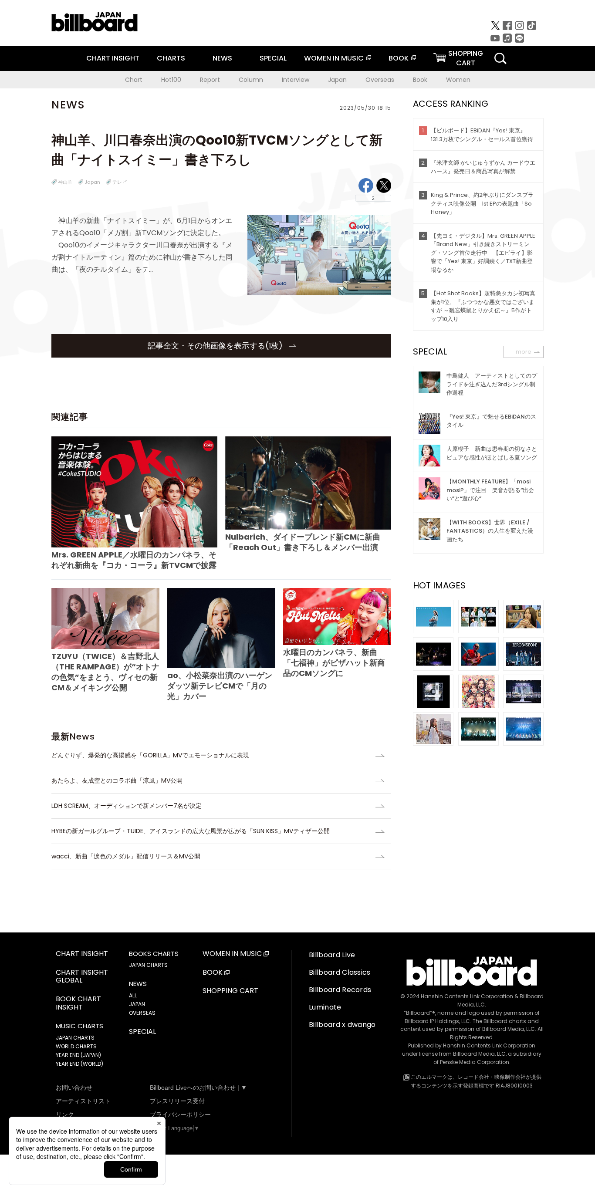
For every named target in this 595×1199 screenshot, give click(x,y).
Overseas (379, 79)
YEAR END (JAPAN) (78, 1055)
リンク (65, 1114)
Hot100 (171, 79)
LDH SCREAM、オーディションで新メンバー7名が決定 (126, 805)
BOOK (399, 58)
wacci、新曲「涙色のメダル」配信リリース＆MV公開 (125, 856)
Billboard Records (340, 990)
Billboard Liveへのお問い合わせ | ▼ (198, 1087)
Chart (133, 79)
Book (420, 79)
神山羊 (65, 182)
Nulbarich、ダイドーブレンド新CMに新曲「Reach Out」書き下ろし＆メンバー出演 (302, 542)
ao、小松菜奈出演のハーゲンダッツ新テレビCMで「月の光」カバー (219, 685)
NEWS (222, 58)
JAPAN (137, 1004)
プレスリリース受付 (177, 1101)
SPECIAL (273, 58)
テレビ (119, 182)
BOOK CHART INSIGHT (78, 1003)
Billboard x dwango (342, 1025)
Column (251, 79)
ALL (133, 995)
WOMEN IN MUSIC (334, 58)
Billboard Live (332, 955)
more (523, 352)
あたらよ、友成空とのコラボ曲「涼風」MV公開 (117, 780)
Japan (337, 79)
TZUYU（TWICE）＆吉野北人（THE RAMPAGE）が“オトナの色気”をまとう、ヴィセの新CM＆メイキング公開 (105, 672)
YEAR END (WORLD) (79, 1063)
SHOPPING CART (230, 991)
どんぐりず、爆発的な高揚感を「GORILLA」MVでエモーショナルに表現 (150, 755)
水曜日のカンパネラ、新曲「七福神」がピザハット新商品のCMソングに (334, 662)
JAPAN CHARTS (75, 1037)
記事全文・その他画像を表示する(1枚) (216, 345)
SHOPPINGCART (465, 58)
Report (210, 79)
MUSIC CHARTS (79, 1026)
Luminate (325, 1007)
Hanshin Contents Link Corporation (467, 996)
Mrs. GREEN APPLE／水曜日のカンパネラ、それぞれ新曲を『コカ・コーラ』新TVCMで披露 (133, 560)
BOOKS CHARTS (154, 954)
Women (458, 79)
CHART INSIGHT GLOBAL (82, 977)
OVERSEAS (142, 1013)
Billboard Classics (340, 972)
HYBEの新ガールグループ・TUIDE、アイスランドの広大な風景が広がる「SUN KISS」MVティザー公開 (190, 831)
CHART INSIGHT (112, 58)
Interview (295, 79)
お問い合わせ (74, 1087)
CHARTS (171, 58)
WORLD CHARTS (76, 1046)
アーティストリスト (83, 1101)
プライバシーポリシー (180, 1114)
